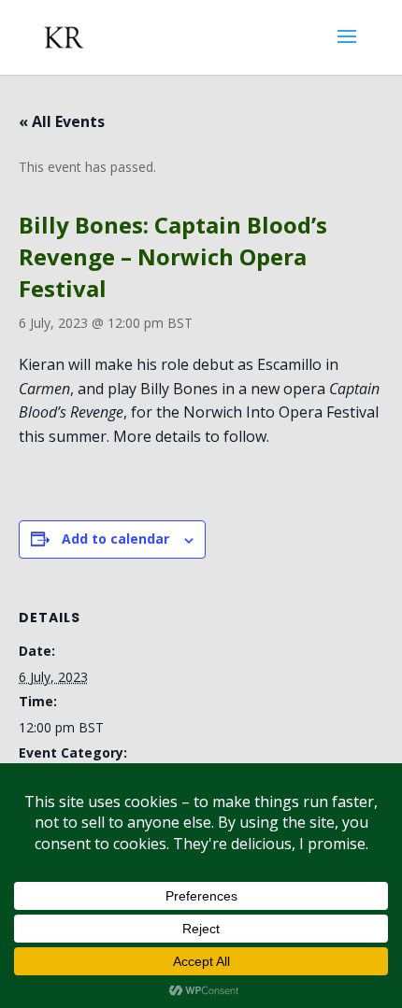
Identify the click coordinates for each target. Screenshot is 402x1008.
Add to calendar (115, 538)
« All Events (62, 121)
